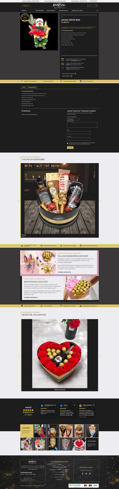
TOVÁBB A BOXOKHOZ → (65, 272)
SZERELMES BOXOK (59, 389)
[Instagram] (86, 473)
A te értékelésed (72, 116)
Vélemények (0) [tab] (32, 87)
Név (68, 130)
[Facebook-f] (83, 473)
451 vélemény (26, 412)
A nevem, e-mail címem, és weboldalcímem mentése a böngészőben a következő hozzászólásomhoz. (82, 143)
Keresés (96, 6)
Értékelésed (70, 121)
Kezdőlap (63, 15)
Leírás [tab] (23, 87)
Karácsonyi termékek (83, 15)
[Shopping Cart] (97, 10)
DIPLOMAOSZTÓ (40, 10)
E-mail (69, 136)
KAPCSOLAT (26, 5)
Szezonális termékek (72, 15)
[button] (19, 201)
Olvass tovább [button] (63, 417)
